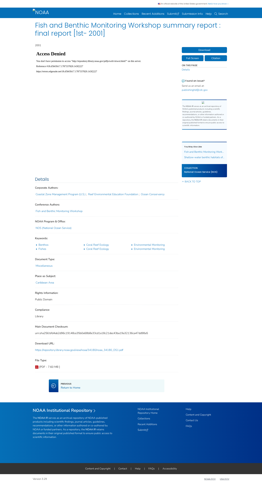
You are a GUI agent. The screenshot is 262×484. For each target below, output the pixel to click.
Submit (171, 14)
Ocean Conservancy (153, 194)
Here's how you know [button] (217, 3)
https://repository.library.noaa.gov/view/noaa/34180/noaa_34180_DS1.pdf (79, 350)
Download (204, 50)
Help (209, 14)
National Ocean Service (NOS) (200, 171)
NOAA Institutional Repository (62, 410)
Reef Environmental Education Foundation (113, 194)
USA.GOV (224, 479)
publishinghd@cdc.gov (195, 90)
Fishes (42, 249)
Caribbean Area (45, 282)
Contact (122, 468)
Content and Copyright (198, 414)
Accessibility (170, 468)
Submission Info (192, 14)
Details (186, 69)
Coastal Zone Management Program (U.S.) (61, 194)
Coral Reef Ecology (97, 245)
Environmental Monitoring (149, 245)
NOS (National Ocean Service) (53, 228)
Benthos (44, 245)
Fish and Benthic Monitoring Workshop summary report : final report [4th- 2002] (204, 152)
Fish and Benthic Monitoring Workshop (59, 211)
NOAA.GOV (210, 479)
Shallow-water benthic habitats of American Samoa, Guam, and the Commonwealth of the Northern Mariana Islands (204, 157)
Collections (131, 14)
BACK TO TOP (193, 181)
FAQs (189, 426)
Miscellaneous (44, 266)
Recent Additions (153, 14)
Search (223, 14)
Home (117, 14)
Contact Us (192, 420)
